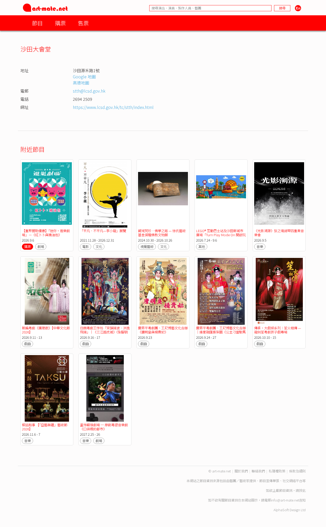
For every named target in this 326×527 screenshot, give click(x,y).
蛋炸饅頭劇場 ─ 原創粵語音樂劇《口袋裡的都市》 (104, 426)
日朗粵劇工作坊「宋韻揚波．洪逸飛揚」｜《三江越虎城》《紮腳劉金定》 (105, 331)
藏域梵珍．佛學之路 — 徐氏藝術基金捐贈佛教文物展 (162, 232)
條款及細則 (297, 471)
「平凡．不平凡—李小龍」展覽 (103, 230)
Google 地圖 (84, 76)
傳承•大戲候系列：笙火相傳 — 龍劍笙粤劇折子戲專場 (277, 329)
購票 (60, 23)
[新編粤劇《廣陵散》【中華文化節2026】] (47, 291)
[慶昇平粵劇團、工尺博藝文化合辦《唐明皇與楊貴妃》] (163, 291)
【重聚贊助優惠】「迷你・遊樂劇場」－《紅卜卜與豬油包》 (46, 232)
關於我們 (241, 471)
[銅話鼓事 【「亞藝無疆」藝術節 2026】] (47, 388)
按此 (302, 490)
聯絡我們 (258, 471)
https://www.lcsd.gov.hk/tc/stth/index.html (113, 107)
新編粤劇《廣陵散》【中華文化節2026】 (46, 329)
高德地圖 (81, 83)
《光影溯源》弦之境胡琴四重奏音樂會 (279, 232)
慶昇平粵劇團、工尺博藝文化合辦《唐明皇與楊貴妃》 (163, 329)
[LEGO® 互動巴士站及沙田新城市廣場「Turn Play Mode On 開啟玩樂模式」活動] (221, 194)
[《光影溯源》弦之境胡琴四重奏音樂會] (279, 194)
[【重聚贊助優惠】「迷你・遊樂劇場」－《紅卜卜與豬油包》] (47, 194)
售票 (83, 23)
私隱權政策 (277, 471)
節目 (37, 23)
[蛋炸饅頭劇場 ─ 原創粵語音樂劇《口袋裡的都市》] (105, 388)
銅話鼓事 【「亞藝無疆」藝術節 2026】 (44, 426)
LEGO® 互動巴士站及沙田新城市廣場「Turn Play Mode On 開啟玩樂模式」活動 (221, 234)
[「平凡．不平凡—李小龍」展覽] (105, 194)
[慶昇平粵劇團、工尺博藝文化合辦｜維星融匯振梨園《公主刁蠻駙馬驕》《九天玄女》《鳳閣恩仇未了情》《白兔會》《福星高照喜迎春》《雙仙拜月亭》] (221, 291)
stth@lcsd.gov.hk (89, 91)
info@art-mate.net (285, 500)
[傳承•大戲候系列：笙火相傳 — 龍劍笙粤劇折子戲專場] (279, 291)
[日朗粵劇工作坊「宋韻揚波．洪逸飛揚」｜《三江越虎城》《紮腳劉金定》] (105, 291)
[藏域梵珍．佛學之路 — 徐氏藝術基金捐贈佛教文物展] (163, 194)
